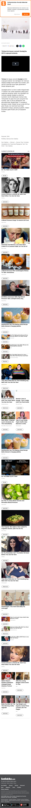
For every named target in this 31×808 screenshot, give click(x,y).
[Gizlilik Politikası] (12, 799)
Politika (19, 787)
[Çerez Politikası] (4, 800)
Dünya (16, 785)
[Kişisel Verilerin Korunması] (14, 800)
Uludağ (20, 79)
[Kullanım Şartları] (4, 799)
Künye (15, 783)
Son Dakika (4, 785)
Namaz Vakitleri (5, 789)
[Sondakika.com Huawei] (24, 805)
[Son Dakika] (15, 779)
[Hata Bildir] (7, 801)
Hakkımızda (3, 783)
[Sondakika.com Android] (15, 805)
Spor (2, 787)
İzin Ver (26, 14)
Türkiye (3, 79)
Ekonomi (22, 785)
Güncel (10, 785)
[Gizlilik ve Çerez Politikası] (22, 799)
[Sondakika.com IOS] (5, 805)
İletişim (11, 783)
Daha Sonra (17, 14)
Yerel (13, 787)
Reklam (8, 783)
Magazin (8, 787)
